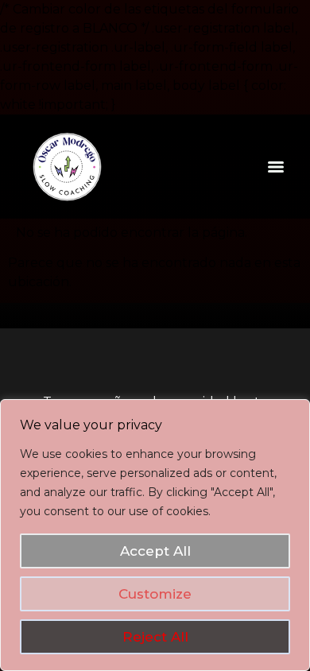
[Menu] (276, 167)
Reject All (155, 637)
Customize (155, 594)
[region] (155, 535)
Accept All (155, 551)
